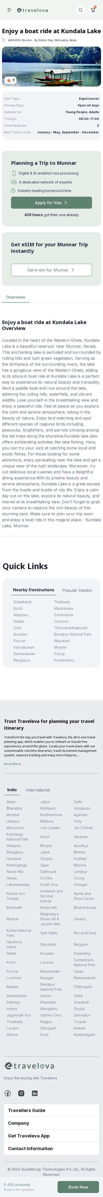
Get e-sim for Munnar (48, 269)
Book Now (78, 1187)
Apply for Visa (48, 202)
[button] (51, 1110)
